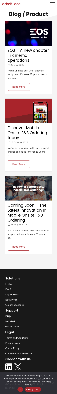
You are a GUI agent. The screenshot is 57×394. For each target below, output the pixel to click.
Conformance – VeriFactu (18, 353)
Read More (18, 87)
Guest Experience (14, 304)
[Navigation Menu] (51, 4)
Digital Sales (12, 294)
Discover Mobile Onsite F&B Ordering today (27, 132)
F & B (8, 289)
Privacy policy (33, 389)
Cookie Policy (12, 348)
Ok (20, 389)
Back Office (11, 299)
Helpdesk (10, 321)
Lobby (8, 284)
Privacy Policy (12, 343)
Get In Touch (12, 326)
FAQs (8, 316)
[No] (53, 382)
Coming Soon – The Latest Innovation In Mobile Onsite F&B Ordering (27, 212)
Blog (15, 14)
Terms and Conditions (16, 337)
